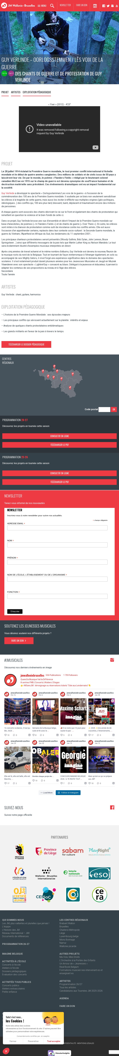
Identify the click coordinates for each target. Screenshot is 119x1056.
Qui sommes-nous (13, 920)
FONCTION (13, 592)
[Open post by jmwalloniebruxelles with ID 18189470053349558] (101, 760)
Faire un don (81, 5)
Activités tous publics (16, 982)
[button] (6, 1051)
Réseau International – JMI (16, 933)
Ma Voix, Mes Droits (69, 957)
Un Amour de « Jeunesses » (73, 963)
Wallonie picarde (67, 946)
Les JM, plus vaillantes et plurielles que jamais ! (25, 923)
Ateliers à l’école (10, 968)
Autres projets (69, 953)
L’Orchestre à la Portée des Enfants (77, 960)
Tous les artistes (67, 987)
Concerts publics (10, 985)
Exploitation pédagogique (37, 92)
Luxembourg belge (69, 936)
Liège (62, 933)
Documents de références (15, 936)
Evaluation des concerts (14, 974)
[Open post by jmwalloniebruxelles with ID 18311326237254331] (101, 711)
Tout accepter (54, 1041)
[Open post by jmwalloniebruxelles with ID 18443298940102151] (73, 760)
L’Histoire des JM (11, 930)
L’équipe (6, 926)
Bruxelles (64, 926)
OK (114, 409)
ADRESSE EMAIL (16, 523)
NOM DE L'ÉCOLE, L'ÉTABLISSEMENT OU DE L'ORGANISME (37, 574)
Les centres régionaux (73, 920)
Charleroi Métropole (69, 930)
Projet (5, 92)
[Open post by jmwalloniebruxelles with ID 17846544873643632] (17, 760)
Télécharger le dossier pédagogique (26, 344)
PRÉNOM (12, 557)
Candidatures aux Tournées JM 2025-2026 (81, 990)
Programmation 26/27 (70, 984)
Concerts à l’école (11, 964)
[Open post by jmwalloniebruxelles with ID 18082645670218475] (45, 711)
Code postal (91, 409)
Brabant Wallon (67, 923)
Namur (62, 942)
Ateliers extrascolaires (13, 988)
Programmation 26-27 (15, 944)
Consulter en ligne (59, 436)
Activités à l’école (14, 961)
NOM (10, 540)
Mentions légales (85, 1043)
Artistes (15, 92)
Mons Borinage (67, 939)
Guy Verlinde (7, 193)
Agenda (64, 998)
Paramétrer (33, 1041)
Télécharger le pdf (59, 445)
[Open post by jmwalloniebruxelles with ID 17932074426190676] (17, 711)
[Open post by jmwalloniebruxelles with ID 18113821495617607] (73, 711)
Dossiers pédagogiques (14, 971)
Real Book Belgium (69, 967)
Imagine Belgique (12, 953)
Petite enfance (9, 991)
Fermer (13, 1041)
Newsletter (65, 5)
